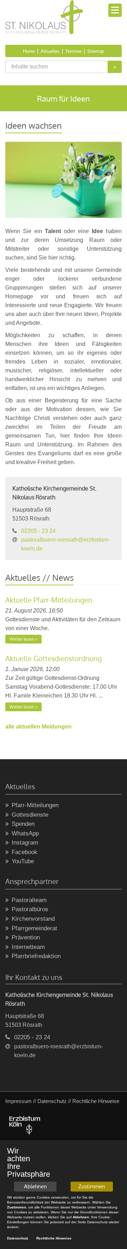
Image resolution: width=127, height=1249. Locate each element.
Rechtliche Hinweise (54, 1238)
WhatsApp (25, 833)
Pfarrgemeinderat (34, 928)
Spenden (23, 824)
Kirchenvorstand (33, 918)
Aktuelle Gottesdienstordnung (53, 658)
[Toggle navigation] (115, 10)
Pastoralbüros (30, 909)
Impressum (18, 1101)
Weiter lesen (22, 639)
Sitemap (95, 51)
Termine (73, 51)
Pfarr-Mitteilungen (35, 805)
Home (29, 51)
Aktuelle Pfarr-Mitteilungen (48, 599)
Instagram (25, 842)
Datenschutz (52, 1101)
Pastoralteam (29, 900)
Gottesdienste (30, 814)
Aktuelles (50, 51)
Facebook (24, 852)
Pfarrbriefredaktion (36, 956)
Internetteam (28, 947)
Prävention (26, 937)
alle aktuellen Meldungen (38, 727)
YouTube (23, 861)
